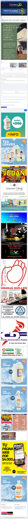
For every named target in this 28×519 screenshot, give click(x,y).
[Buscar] (25, 110)
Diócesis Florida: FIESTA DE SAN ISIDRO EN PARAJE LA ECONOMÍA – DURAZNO (13, 68)
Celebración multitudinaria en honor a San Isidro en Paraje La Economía (23, 68)
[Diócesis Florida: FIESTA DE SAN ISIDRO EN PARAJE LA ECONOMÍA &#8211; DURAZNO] (14, 65)
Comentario (2, 82)
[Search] (26, 16)
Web (1, 95)
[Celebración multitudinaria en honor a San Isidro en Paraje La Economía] (23, 65)
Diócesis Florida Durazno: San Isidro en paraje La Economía (5, 68)
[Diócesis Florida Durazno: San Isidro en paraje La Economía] (5, 65)
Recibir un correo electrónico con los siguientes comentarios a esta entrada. (10, 102)
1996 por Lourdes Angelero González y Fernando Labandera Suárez (21, 508)
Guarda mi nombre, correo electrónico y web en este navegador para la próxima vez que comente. (14, 99)
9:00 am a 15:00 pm (9, 506)
